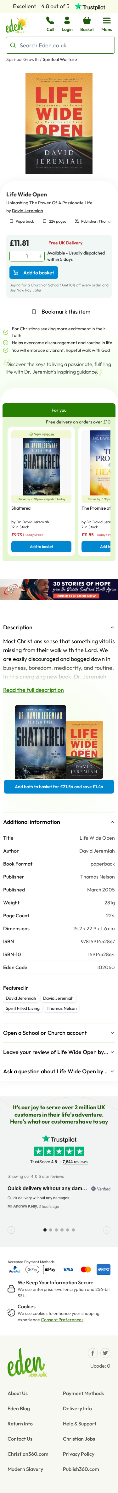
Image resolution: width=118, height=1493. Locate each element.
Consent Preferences (62, 1319)
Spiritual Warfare (60, 59)
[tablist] (59, 410)
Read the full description (33, 689)
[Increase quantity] (41, 256)
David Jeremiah (27, 210)
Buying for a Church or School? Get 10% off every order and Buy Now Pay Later (59, 287)
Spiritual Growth (22, 59)
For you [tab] (59, 410)
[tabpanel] (59, 489)
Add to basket (38, 272)
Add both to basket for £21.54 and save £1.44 (59, 786)
